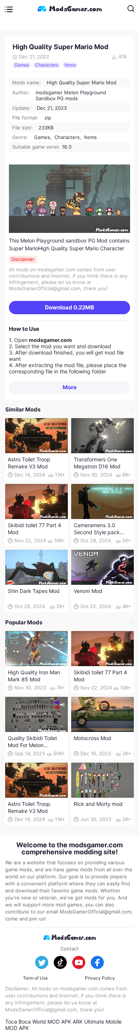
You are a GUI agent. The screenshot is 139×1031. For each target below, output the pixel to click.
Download (69, 307)
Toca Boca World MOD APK (38, 1021)
